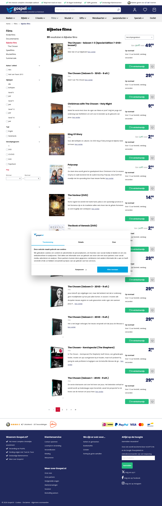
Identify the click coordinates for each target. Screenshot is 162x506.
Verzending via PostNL (17, 448)
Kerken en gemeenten (91, 442)
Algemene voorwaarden (40, 502)
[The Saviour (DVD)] (57, 205)
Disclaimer (26, 502)
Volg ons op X (130, 472)
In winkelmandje (138, 66)
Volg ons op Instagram (133, 484)
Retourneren (49, 458)
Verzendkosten (50, 450)
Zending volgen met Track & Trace (21, 452)
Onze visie (48, 473)
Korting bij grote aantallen (92, 454)
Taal (7, 127)
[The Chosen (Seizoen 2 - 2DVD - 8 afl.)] (57, 327)
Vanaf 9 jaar (11, 102)
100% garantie (92, 3)
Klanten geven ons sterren (143, 3)
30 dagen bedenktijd (74, 3)
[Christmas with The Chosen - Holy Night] (57, 114)
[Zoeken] (118, 9)
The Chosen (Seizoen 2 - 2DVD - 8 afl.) (88, 317)
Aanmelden (127, 465)
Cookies (18, 502)
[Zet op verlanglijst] (152, 66)
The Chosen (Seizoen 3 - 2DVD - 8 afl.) (88, 286)
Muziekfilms (11, 54)
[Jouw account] (134, 10)
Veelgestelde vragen (52, 481)
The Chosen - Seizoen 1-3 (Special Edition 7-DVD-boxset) (95, 44)
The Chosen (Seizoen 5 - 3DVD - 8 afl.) (88, 73)
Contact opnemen (51, 442)
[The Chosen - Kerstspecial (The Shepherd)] (57, 357)
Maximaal (32, 176)
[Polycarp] (57, 175)
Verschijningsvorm (12, 142)
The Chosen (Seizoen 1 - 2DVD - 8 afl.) (88, 378)
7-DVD (10, 147)
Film (9, 70)
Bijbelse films (11, 43)
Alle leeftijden (11, 86)
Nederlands (12, 136)
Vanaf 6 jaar (11, 94)
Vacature (48, 489)
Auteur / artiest (11, 65)
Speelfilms (10, 50)
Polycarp (73, 165)
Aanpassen (79, 269)
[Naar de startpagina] (25, 10)
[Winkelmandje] (154, 10)
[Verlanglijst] (145, 10)
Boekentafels (88, 446)
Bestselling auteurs (51, 493)
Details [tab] (81, 242)
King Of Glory (75, 134)
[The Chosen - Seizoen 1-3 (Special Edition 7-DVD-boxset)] (57, 53)
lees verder (92, 52)
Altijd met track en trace (52, 3)
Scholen (86, 450)
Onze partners (50, 477)
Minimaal (13, 176)
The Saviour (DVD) (78, 195)
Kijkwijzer (9, 80)
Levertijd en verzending (53, 446)
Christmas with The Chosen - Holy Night (90, 104)
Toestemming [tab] (48, 242)
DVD (10, 159)
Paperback (12, 164)
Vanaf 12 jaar (11, 111)
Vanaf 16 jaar (11, 119)
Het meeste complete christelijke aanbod (23, 3)
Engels (10, 131)
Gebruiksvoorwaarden (129, 454)
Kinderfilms (10, 35)
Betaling (47, 454)
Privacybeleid (136, 450)
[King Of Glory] (57, 144)
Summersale (11, 58)
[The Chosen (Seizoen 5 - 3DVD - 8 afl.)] (57, 83)
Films (9, 31)
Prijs (7, 170)
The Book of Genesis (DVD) (82, 226)
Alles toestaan (112, 269)
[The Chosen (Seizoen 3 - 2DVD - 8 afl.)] (57, 296)
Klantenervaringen (51, 485)
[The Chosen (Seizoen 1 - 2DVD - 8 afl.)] (57, 388)
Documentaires (12, 39)
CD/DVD (11, 154)
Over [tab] (114, 242)
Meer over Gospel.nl (16, 459)
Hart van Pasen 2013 (15, 74)
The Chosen (13, 46)
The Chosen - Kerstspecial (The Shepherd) (91, 347)
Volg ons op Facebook (132, 478)
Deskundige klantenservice (111, 3)
